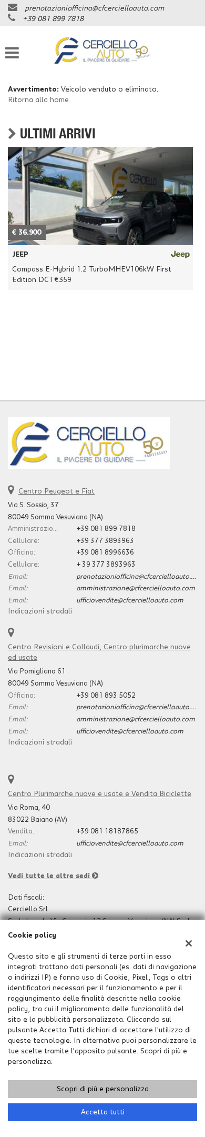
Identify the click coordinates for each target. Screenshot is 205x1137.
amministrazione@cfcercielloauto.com (135, 588)
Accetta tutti (103, 1112)
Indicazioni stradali (40, 611)
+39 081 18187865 (107, 831)
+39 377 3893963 (105, 541)
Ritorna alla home (38, 100)
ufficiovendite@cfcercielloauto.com (129, 600)
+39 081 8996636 (105, 552)
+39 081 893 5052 (106, 695)
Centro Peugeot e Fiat (56, 491)
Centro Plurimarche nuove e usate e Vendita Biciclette (99, 794)
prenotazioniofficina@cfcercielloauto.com (94, 8)
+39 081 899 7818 (53, 19)
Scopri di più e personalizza (103, 1089)
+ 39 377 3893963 (106, 564)
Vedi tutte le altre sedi (50, 876)
